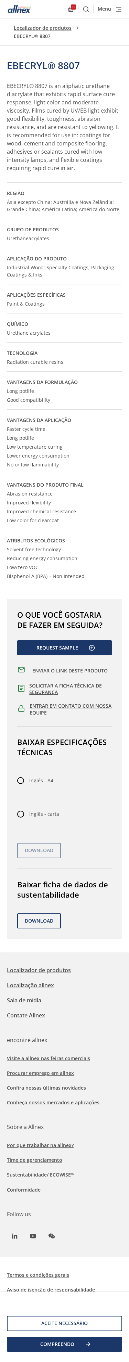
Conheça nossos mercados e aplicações (53, 1102)
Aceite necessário (64, 1323)
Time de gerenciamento (34, 1160)
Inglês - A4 (41, 780)
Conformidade (24, 1189)
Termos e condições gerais (38, 1275)
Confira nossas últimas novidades (46, 1087)
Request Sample (57, 647)
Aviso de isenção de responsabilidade (51, 1289)
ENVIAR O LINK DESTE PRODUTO (70, 670)
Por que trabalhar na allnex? (40, 1145)
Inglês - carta (44, 814)
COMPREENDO (57, 1344)
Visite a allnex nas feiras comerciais (48, 1058)
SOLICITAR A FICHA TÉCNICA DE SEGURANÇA (65, 689)
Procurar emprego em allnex (40, 1073)
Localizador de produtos (43, 28)
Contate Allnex (26, 1015)
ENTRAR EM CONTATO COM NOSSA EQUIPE (70, 709)
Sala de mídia (24, 1000)
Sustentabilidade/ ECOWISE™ (41, 1174)
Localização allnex (30, 985)
